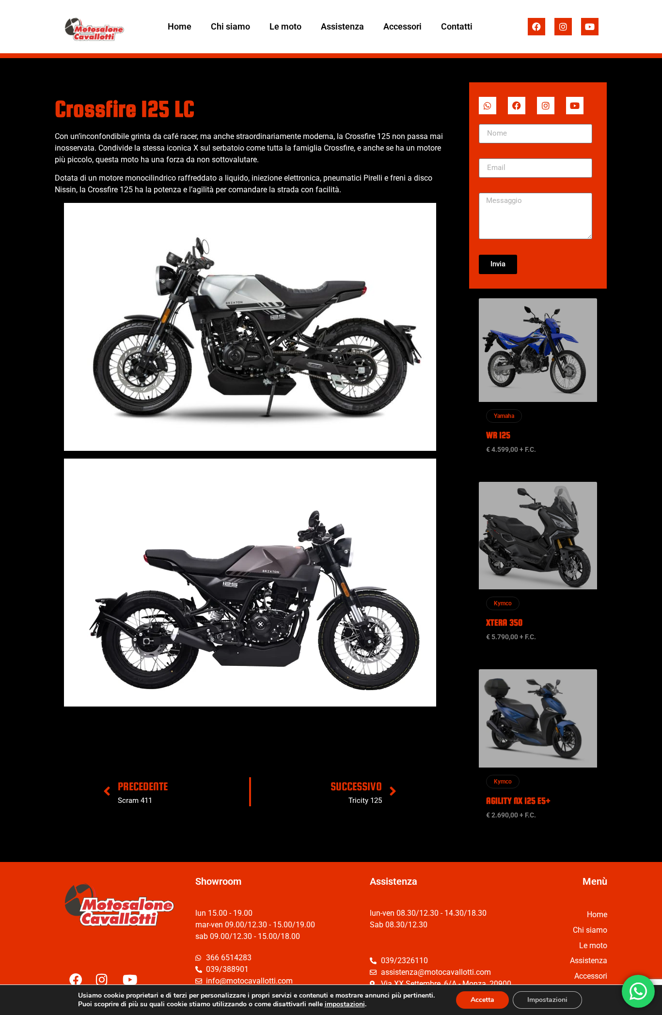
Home (179, 26)
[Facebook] (536, 26)
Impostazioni (547, 999)
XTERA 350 (504, 622)
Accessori (402, 26)
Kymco (503, 603)
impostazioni (345, 1004)
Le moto (285, 26)
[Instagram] (563, 26)
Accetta (482, 999)
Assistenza (342, 26)
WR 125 (498, 435)
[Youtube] (590, 26)
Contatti (457, 26)
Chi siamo (230, 26)
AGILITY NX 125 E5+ (518, 801)
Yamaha (504, 416)
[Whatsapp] (487, 105)
